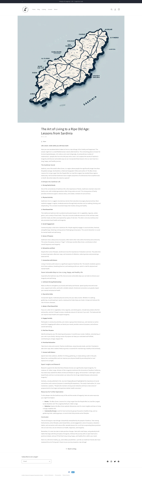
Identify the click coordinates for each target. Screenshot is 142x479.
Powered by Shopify (38, 475)
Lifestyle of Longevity (29, 475)
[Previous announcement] (22, 1)
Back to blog (72, 449)
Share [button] (44, 141)
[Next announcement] (120, 1)
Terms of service (66, 475)
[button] (111, 9)
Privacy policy (58, 475)
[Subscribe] (49, 461)
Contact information (48, 475)
